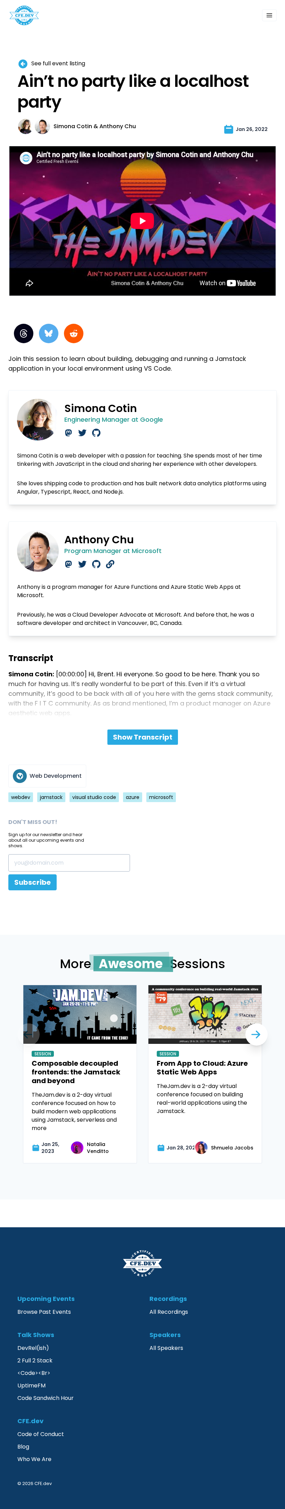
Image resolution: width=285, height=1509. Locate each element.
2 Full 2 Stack (34, 1360)
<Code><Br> (33, 1373)
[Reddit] (73, 333)
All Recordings (168, 1312)
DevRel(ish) (33, 1348)
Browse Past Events (44, 1312)
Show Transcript (142, 737)
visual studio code (94, 797)
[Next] (28, 1034)
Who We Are (34, 1459)
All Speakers (166, 1348)
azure (132, 797)
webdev (20, 797)
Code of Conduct (40, 1434)
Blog (23, 1447)
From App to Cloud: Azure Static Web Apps (202, 1067)
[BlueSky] (48, 333)
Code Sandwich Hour (45, 1398)
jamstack (51, 797)
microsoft (161, 797)
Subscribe (32, 882)
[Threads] (23, 333)
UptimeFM (31, 1386)
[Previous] (256, 1034)
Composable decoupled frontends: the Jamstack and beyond (76, 1072)
